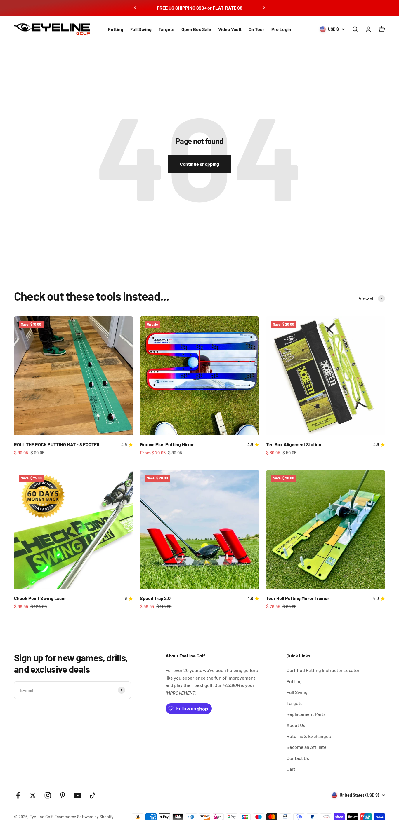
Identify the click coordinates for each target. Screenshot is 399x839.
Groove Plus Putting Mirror (167, 444)
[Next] (264, 8)
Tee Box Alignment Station (293, 444)
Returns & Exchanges (309, 736)
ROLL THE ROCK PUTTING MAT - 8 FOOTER (57, 444)
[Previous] (135, 8)
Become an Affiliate (307, 747)
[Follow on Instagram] (48, 795)
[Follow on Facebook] (18, 795)
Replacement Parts (306, 714)
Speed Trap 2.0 (155, 598)
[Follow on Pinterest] (63, 795)
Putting (115, 29)
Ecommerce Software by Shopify (84, 816)
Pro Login (281, 29)
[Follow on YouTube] (77, 795)
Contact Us (298, 758)
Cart (291, 769)
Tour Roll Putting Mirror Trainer (297, 598)
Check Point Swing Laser (40, 598)
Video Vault (230, 29)
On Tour (256, 29)
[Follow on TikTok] (92, 795)
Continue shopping (199, 164)
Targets (166, 29)
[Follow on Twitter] (33, 795)
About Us (296, 725)
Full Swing (141, 29)
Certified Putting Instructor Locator (323, 670)
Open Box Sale (196, 29)
